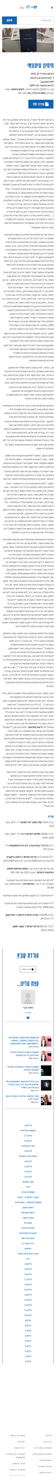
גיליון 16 (28, 1284)
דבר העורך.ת (28, 1243)
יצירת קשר (19, 1448)
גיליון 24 (28, 1161)
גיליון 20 (28, 1263)
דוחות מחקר (28, 1207)
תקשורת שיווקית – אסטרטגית (28, 1202)
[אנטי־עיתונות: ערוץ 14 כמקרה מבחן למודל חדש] (46, 1100)
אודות (49, 1435)
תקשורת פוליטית (28, 1130)
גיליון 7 (28, 1330)
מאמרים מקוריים (43, 1448)
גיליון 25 (28, 1151)
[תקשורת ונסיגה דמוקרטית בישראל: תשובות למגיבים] (46, 1070)
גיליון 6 (28, 1335)
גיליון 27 (28, 1135)
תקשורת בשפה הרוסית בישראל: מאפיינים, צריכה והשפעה (24, 1054)
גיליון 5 (28, 1340)
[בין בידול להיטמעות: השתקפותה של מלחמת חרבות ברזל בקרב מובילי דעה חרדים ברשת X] (46, 1085)
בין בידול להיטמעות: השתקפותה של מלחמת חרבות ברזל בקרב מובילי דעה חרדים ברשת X (22, 1084)
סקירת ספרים (45, 77)
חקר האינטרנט (28, 1145)
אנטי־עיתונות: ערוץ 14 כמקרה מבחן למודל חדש (22, 1097)
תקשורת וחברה (28, 1192)
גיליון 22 (28, 1171)
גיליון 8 (28, 1325)
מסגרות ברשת (28, 1238)
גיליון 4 (28, 1346)
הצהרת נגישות (17, 1470)
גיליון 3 (28, 1351)
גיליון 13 (28, 1299)
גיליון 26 (28, 1140)
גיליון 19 (28, 1269)
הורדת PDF (39, 104)
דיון (28, 1258)
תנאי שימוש (19, 1464)
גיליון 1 (28, 1361)
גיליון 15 (28, 1289)
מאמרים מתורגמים (28, 1233)
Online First (28, 1212)
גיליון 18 (28, 1274)
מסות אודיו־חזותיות (28, 1156)
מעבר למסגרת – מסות (28, 1197)
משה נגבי (44, 81)
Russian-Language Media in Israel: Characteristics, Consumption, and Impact (24, 1040)
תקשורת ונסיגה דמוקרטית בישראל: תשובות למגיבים (23, 1068)
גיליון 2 (28, 1356)
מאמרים (28, 1012)
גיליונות (48, 1442)
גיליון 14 (34, 77)
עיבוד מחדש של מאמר (28, 1253)
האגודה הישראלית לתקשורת (15, 1455)
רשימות (28, 1248)
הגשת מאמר (45, 1460)
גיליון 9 (28, 1320)
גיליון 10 (28, 1315)
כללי (28, 1186)
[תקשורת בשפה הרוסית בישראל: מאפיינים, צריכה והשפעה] (46, 1056)
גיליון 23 (28, 1166)
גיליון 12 (28, 1305)
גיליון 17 (28, 1279)
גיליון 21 (28, 1176)
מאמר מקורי (28, 1217)
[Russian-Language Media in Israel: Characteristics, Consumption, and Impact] (46, 1041)
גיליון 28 (28, 1125)
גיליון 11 (28, 1310)
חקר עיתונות (28, 1181)
